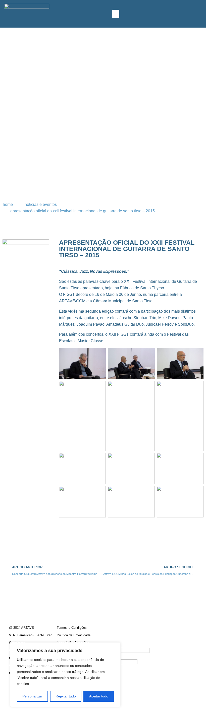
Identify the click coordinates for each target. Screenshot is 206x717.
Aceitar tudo (98, 696)
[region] (65, 674)
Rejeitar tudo (66, 696)
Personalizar (32, 696)
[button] (115, 14)
